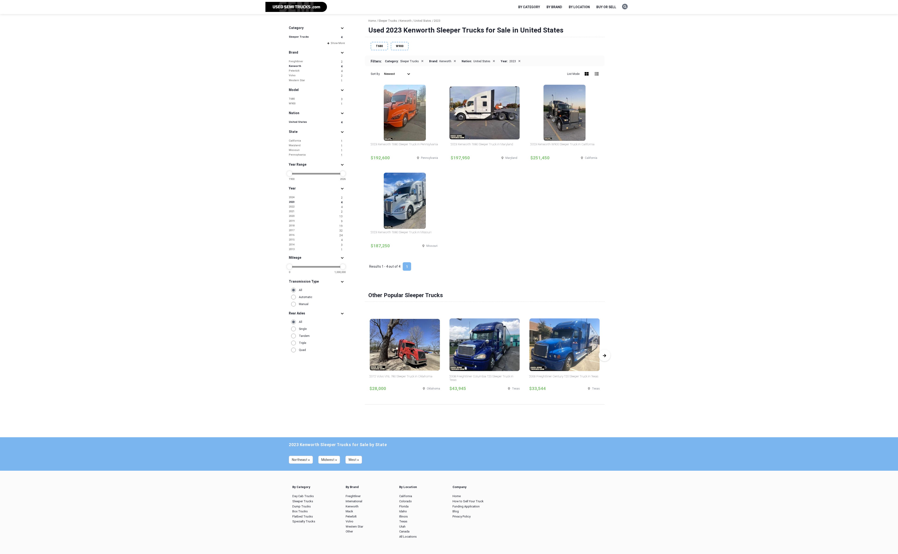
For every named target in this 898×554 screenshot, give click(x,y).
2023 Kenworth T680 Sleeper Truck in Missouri (401, 232)
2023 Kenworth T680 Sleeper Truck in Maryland (482, 144)
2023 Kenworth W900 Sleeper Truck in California (562, 144)
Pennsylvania (316, 155)
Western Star (316, 80)
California (316, 141)
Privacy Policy (462, 516)
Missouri (316, 150)
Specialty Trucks (303, 521)
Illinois (403, 516)
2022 (316, 207)
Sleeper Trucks (316, 37)
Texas (403, 521)
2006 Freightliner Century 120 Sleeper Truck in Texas (563, 376)
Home (457, 496)
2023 (316, 202)
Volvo (316, 75)
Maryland (316, 145)
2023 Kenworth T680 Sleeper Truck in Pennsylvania (404, 144)
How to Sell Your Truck (468, 501)
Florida (404, 506)
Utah (402, 526)
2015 (316, 240)
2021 (316, 211)
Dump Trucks (301, 506)
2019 (316, 221)
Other (349, 531)
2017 (316, 230)
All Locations (408, 536)
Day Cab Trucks (303, 496)
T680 (316, 99)
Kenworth (316, 66)
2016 (316, 235)
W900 (316, 104)
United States (316, 122)
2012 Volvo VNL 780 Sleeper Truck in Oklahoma (400, 376)
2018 (316, 226)
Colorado (405, 501)
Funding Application (466, 506)
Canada (404, 531)
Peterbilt (316, 71)
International (354, 501)
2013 (316, 249)
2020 (316, 216)
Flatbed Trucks (302, 516)
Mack (349, 511)
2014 (316, 245)
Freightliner (316, 61)
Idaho (403, 511)
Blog (456, 511)
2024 (316, 197)
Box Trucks (300, 511)
